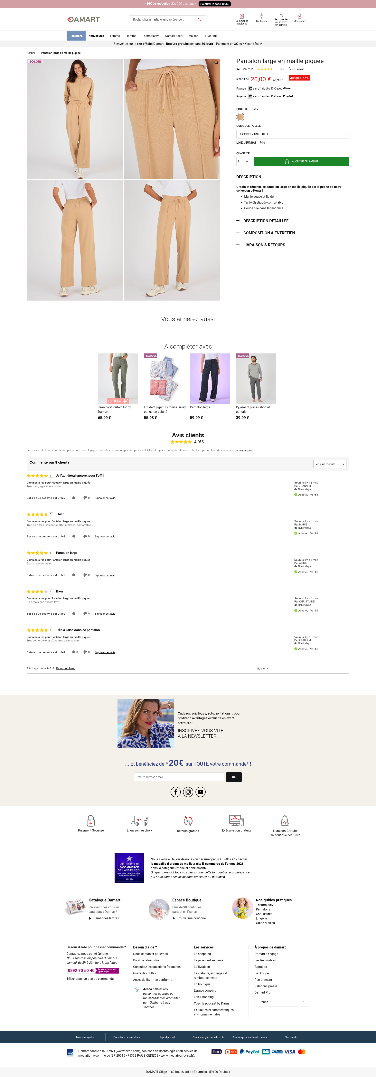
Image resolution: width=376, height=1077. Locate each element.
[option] (240, 117)
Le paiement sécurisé (208, 960)
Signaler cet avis (105, 497)
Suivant (263, 668)
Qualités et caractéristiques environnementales (214, 1012)
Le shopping (202, 954)
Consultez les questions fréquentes (157, 967)
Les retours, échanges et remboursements (210, 975)
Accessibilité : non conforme (152, 979)
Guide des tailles (144, 973)
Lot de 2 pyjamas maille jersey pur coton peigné (165, 409)
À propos (261, 967)
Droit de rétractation (147, 960)
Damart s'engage (266, 954)
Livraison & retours (264, 244)
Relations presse (266, 986)
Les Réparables (265, 960)
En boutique (202, 984)
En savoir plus (243, 450)
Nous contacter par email (150, 954)
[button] (292, 134)
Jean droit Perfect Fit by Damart (114, 409)
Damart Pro (262, 992)
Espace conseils (205, 990)
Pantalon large (200, 407)
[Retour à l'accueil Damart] (83, 19)
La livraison (202, 967)
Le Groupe (262, 973)
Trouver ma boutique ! (192, 918)
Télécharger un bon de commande (90, 978)
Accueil (31, 53)
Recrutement (263, 979)
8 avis (281, 69)
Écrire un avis (296, 69)
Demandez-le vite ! (106, 918)
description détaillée (265, 220)
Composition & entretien (269, 233)
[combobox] (167, 19)
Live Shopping (204, 997)
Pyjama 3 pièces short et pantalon (253, 409)
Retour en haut (65, 668)
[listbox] (292, 117)
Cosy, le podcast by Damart (212, 1003)
